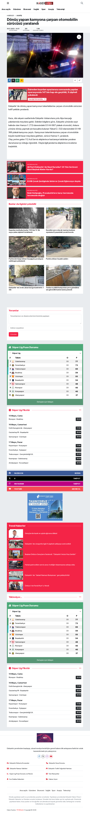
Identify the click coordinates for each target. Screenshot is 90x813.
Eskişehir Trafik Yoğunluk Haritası (60, 768)
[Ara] (82, 3)
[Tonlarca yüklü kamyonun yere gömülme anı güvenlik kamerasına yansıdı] (63, 276)
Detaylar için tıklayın (45, 402)
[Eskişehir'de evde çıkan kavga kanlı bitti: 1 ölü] (26, 276)
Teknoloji (61, 9)
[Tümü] (80, 597)
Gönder (13, 334)
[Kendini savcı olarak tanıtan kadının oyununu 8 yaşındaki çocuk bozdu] (63, 218)
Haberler (10, 15)
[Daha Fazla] (21, 80)
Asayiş (51, 9)
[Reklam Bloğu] (45, 507)
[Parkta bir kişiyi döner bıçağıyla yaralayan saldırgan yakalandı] (26, 247)
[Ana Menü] (8, 3)
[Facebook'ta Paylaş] (9, 80)
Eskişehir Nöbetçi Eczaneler (19, 763)
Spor (43, 9)
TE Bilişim (19, 810)
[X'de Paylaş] (13, 80)
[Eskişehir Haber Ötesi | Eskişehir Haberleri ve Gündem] (45, 3)
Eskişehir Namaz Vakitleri (18, 768)
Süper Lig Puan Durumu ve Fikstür (21, 774)
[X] (43, 756)
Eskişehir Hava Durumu (57, 763)
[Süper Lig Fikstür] (80, 410)
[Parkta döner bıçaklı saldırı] (63, 247)
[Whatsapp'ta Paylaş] (17, 80)
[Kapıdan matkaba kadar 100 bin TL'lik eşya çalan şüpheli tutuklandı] (26, 218)
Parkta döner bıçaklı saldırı (57, 259)
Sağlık (36, 9)
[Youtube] (51, 756)
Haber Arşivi (53, 779)
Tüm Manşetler (54, 774)
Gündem (17, 9)
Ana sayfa (6, 9)
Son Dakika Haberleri (16, 779)
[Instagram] (47, 756)
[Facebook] (39, 756)
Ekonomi (27, 9)
